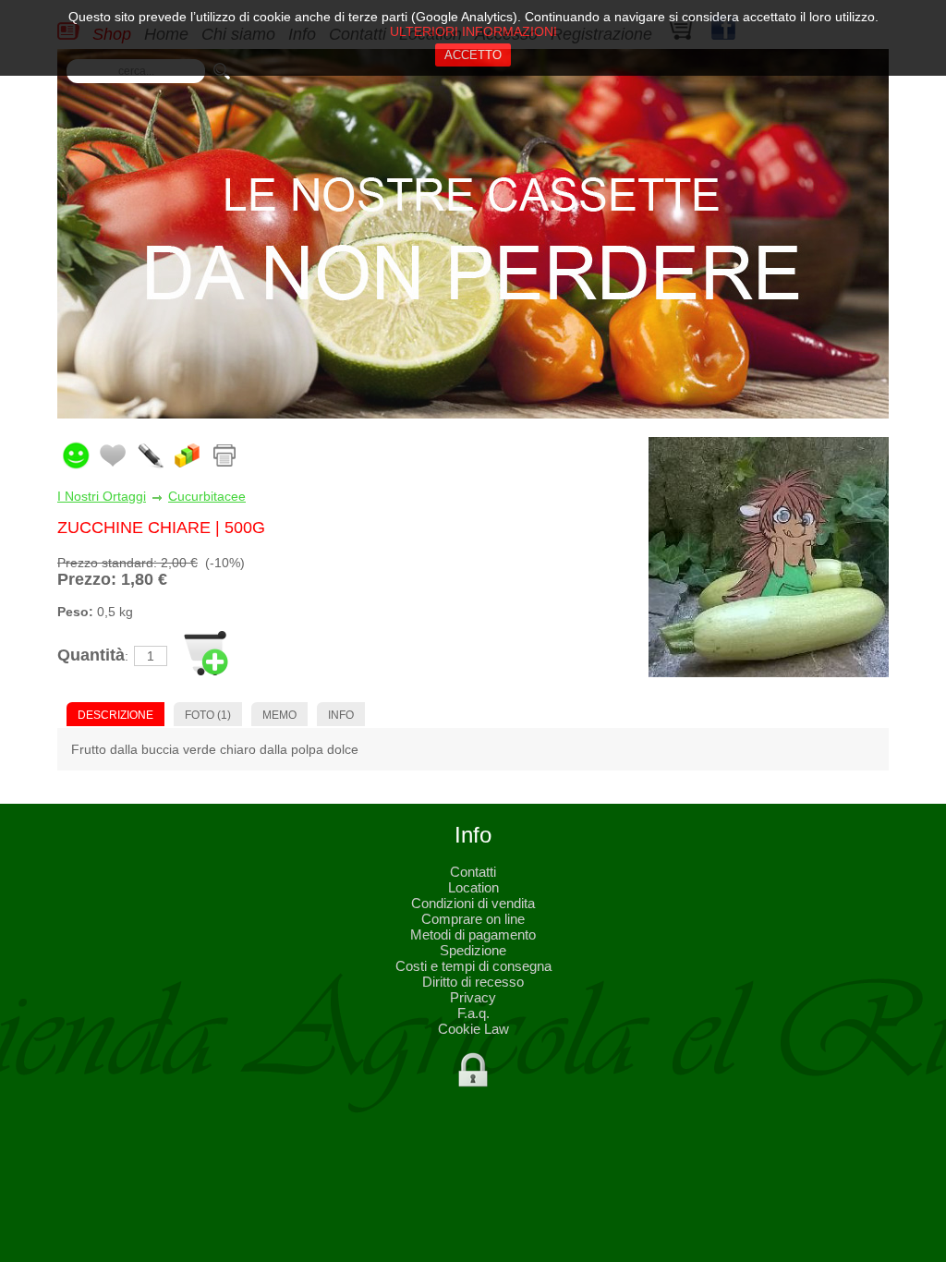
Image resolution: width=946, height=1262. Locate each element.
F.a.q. (473, 1013)
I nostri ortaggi (101, 496)
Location (473, 887)
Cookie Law (473, 1029)
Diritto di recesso (473, 981)
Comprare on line (473, 919)
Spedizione (473, 950)
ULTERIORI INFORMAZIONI (473, 31)
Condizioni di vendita (473, 903)
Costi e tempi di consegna (473, 966)
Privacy (473, 997)
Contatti (473, 872)
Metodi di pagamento (473, 934)
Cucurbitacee (207, 496)
